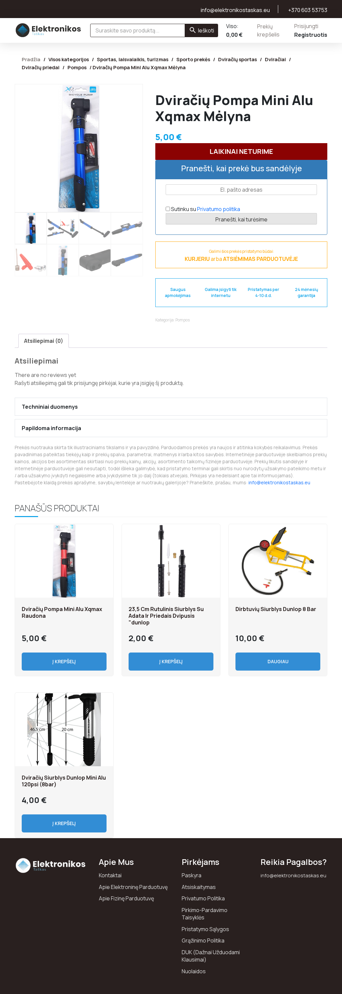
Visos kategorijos (68, 59)
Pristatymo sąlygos (205, 929)
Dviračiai (275, 59)
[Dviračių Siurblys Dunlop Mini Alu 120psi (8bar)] (64, 729)
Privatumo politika (218, 209)
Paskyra (191, 875)
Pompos (77, 67)
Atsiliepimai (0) (43, 340)
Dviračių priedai (40, 67)
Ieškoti (206, 30)
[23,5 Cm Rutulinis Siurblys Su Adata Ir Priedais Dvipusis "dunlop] (171, 561)
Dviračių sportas (237, 59)
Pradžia (31, 59)
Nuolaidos (194, 971)
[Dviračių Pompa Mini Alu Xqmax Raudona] (64, 561)
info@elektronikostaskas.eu (279, 482)
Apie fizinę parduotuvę (126, 898)
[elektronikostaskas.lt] (48, 30)
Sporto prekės (193, 59)
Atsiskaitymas (199, 887)
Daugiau (278, 661)
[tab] (43, 341)
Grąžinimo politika (203, 940)
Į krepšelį (64, 661)
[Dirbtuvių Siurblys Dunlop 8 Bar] (278, 561)
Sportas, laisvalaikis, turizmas (132, 59)
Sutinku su (205, 209)
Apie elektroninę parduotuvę (133, 887)
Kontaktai (110, 875)
